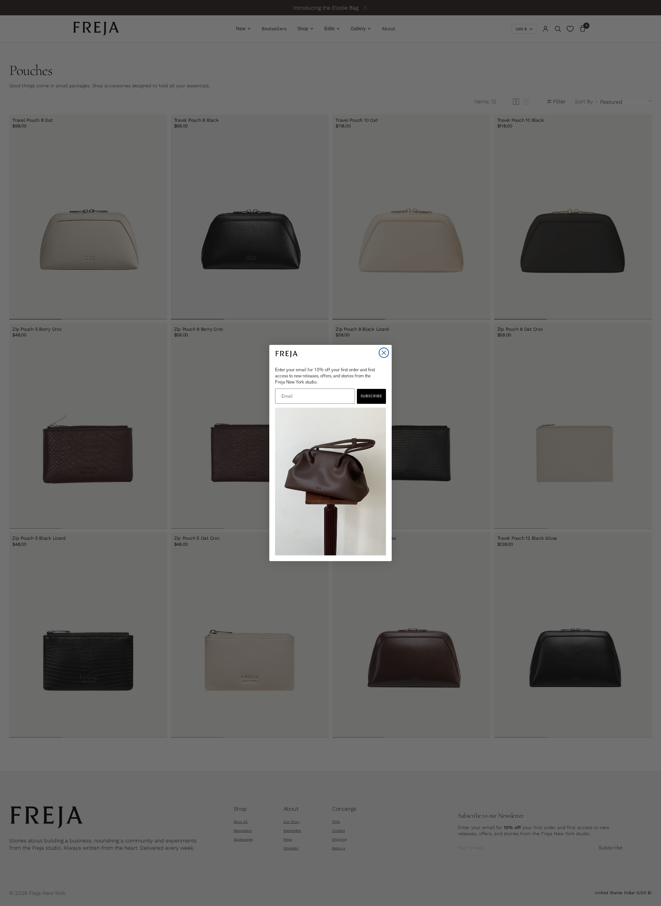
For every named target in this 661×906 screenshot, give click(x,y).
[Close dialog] (384, 353)
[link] (330, 482)
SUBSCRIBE (371, 396)
